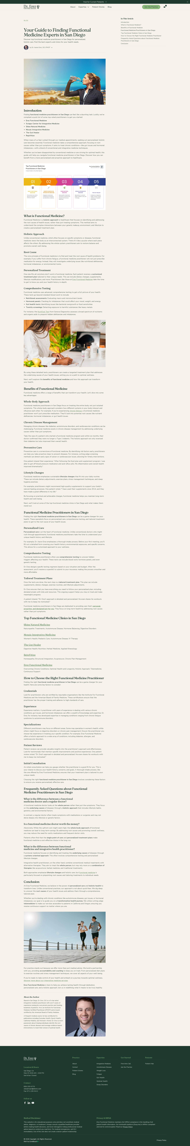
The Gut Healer (32, 644)
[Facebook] (25, 1103)
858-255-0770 (29, 1086)
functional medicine (87, 872)
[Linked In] (29, 1103)
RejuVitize (30, 654)
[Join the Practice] (151, 7)
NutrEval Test (43, 312)
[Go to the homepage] (30, 1058)
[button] (187, 2)
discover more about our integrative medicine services (46, 980)
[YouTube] (33, 1103)
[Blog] (26, 20)
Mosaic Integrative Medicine (40, 634)
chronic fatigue (76, 411)
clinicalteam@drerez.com (32, 1088)
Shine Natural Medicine (37, 624)
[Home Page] (32, 7)
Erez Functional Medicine (82, 279)
